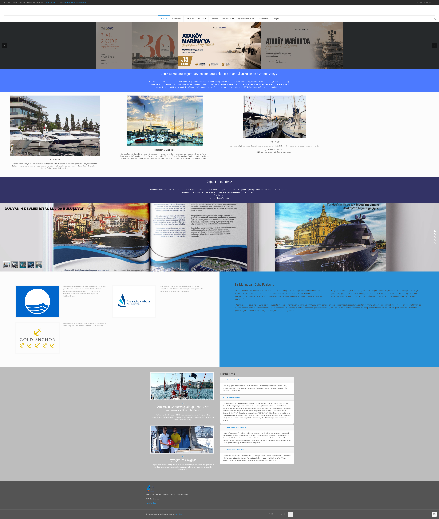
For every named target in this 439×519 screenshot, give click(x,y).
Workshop (178, 514)
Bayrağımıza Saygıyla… (183, 460)
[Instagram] (433, 2)
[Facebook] (418, 2)
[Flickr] (427, 2)
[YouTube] (424, 2)
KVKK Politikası (151, 503)
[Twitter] (421, 2)
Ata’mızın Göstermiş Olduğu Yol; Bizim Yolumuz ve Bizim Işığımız (183, 408)
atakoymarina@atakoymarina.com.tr (74, 2)
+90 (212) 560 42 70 (52, 2)
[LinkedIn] (430, 2)
